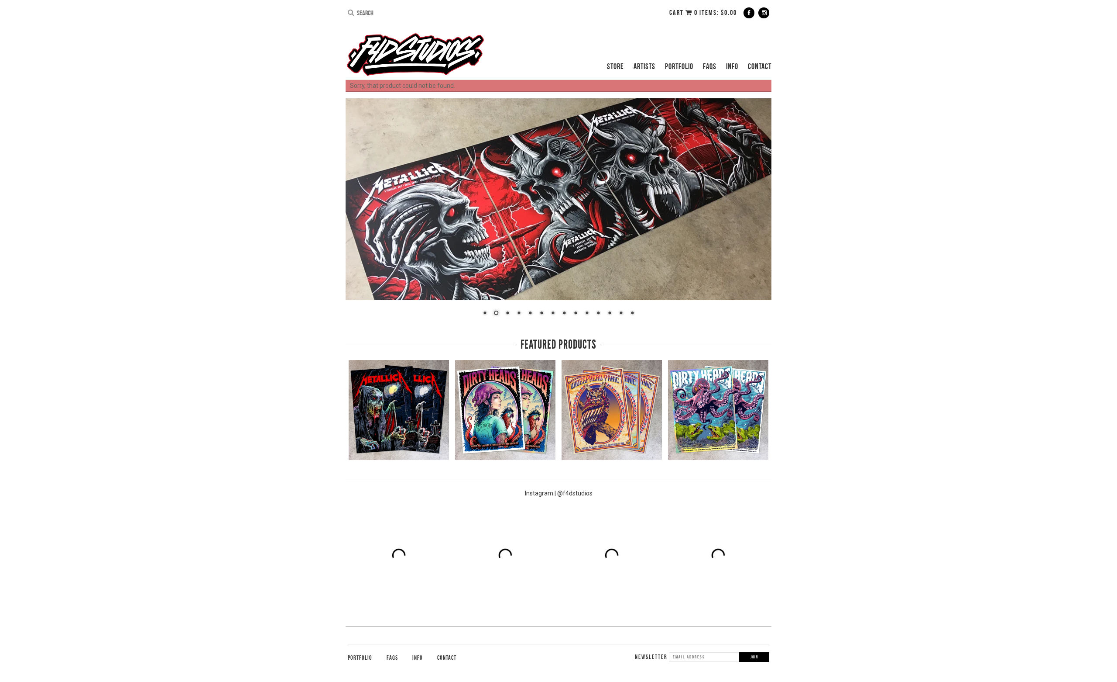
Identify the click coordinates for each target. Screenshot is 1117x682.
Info (732, 66)
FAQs (709, 66)
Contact (759, 66)
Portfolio (679, 66)
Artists (644, 66)
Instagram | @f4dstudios (559, 493)
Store (615, 66)
